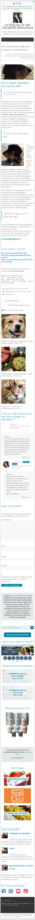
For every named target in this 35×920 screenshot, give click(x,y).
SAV (14, 758)
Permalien (15, 428)
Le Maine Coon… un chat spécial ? (11, 407)
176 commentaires (13, 837)
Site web (4, 566)
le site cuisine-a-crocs (16, 271)
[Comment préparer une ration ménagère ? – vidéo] (13, 348)
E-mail (4, 557)
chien (28, 6)
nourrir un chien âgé (19, 281)
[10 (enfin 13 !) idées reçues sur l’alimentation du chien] (13, 315)
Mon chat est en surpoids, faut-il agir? (14, 253)
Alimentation (7, 291)
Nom (3, 546)
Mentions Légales (6, 903)
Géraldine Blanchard (9, 289)
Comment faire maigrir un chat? (19, 305)
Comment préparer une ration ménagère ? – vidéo (16, 374)
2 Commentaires (8, 294)
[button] (34, 2)
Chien (13, 291)
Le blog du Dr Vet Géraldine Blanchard (17, 26)
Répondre (27, 457)
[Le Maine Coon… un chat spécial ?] (13, 380)
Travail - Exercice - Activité (23, 291)
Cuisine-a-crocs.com (12, 905)
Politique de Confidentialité (21, 903)
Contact (11, 848)
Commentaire (6, 520)
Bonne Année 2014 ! (11, 301)
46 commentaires (13, 852)
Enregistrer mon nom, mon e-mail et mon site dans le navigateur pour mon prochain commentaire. (16, 579)
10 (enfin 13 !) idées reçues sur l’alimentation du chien (17, 341)
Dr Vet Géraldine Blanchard (20, 596)
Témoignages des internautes (19, 833)
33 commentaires (6, 873)
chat (7, 8)
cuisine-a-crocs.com (12, 481)
